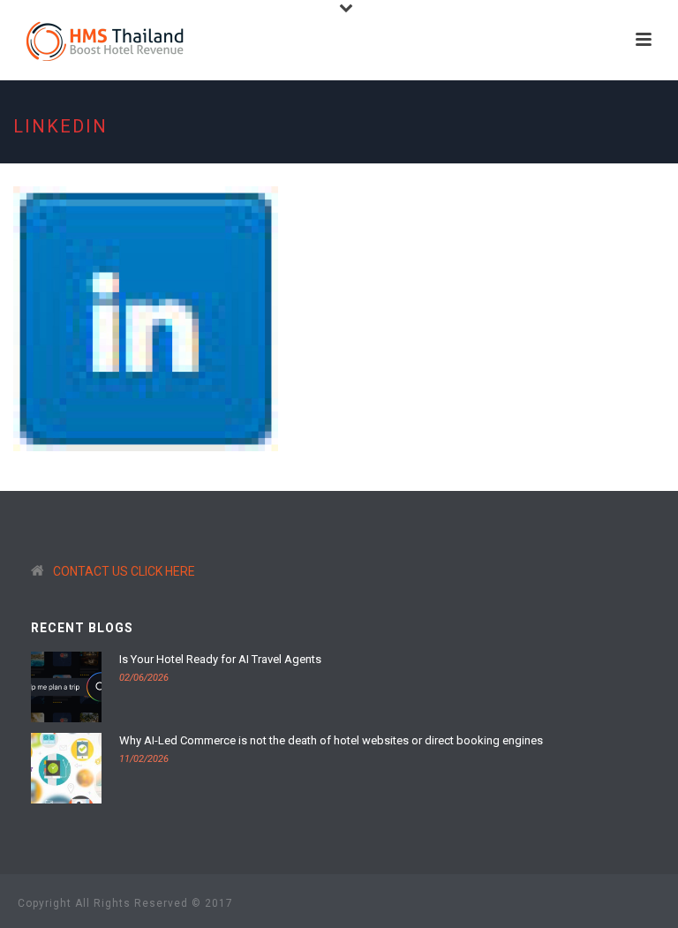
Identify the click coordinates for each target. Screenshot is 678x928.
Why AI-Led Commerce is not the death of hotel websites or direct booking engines (331, 740)
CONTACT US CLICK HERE (124, 571)
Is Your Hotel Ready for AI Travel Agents (220, 659)
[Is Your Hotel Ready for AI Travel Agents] (66, 687)
